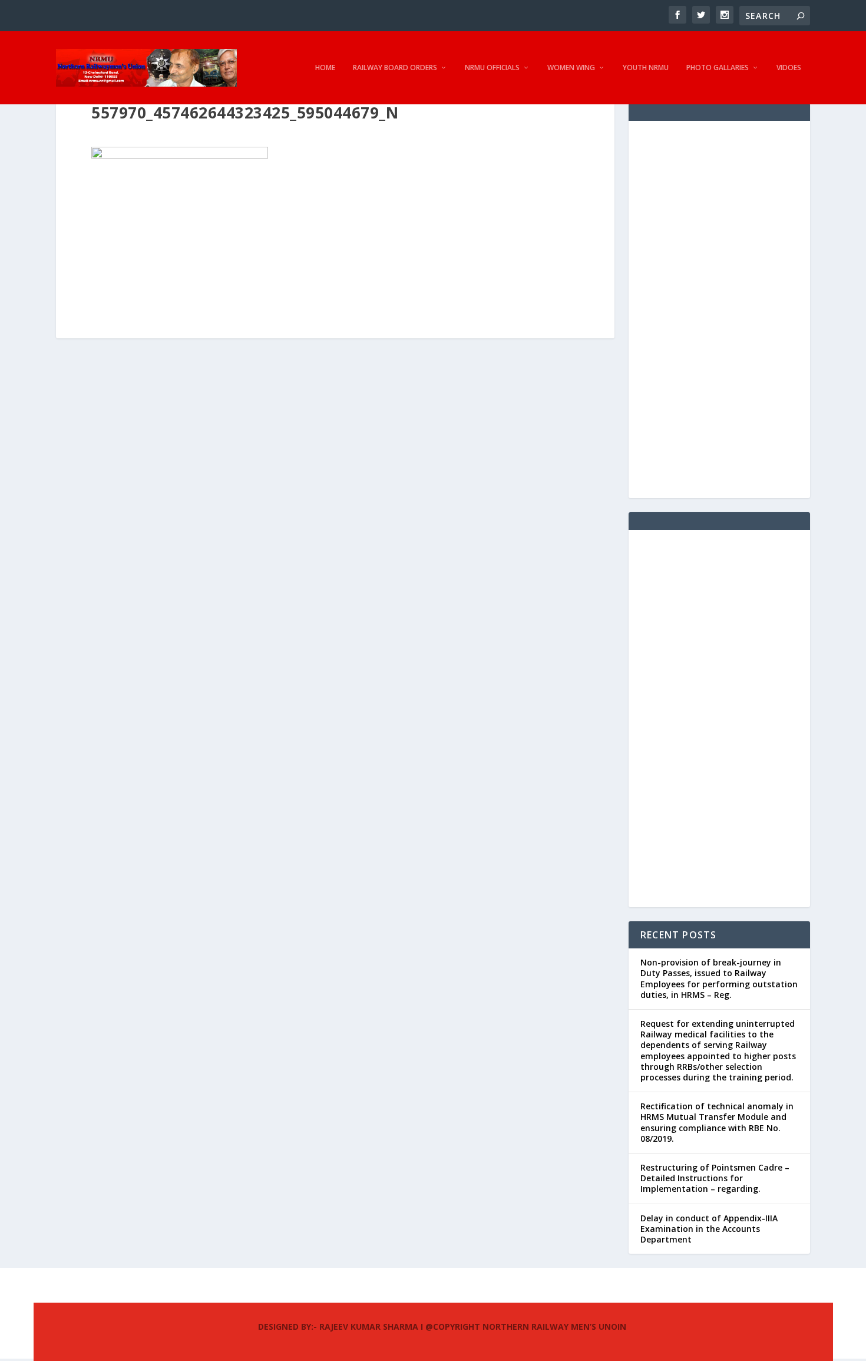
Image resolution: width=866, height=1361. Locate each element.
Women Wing (571, 68)
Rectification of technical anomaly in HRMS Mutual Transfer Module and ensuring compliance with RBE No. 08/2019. (717, 1122)
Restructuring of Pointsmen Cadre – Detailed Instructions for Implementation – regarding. (714, 1178)
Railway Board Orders (395, 68)
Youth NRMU (646, 68)
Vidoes (788, 68)
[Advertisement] (719, 309)
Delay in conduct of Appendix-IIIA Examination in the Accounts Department (709, 1228)
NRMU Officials (492, 68)
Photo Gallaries (717, 68)
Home (325, 68)
